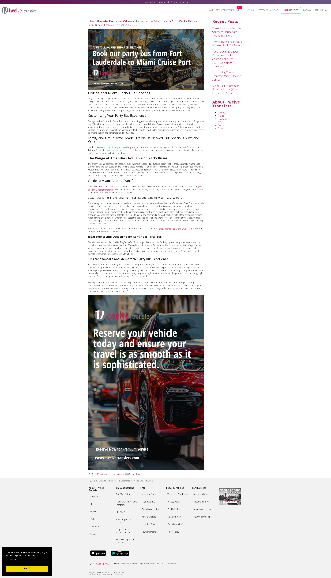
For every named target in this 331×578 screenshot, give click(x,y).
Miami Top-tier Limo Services (110, 474)
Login (306, 10)
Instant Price (291, 10)
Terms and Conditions (177, 494)
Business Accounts (202, 509)
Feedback (263, 10)
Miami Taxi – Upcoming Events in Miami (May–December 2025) (225, 89)
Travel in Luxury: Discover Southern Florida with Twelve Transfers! (227, 32)
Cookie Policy (173, 509)
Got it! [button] (27, 568)
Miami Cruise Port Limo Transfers (126, 503)
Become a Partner (201, 501)
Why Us (250, 10)
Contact (274, 10)
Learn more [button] (12, 559)
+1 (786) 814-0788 (100, 563)
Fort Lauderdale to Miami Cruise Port (174, 228)
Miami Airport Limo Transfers (124, 521)
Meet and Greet (149, 494)
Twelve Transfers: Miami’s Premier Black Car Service (227, 43)
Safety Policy (173, 531)
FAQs (220, 122)
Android (178, 2)
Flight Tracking (148, 501)
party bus (143, 101)
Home (210, 10)
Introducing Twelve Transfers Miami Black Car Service (227, 76)
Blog (222, 115)
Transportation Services (228, 10)
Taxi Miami (121, 511)
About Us (224, 112)
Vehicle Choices (149, 516)
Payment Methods (150, 531)
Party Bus (135, 474)
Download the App (201, 516)
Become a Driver (201, 494)
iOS (186, 2)
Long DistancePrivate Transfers (123, 531)
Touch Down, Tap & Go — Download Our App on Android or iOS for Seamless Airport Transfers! (227, 59)
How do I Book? (149, 524)
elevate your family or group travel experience (117, 147)
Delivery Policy (173, 516)
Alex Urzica (132, 25)
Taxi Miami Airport (124, 494)
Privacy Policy (173, 501)
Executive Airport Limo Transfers (126, 541)
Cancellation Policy (150, 509)
